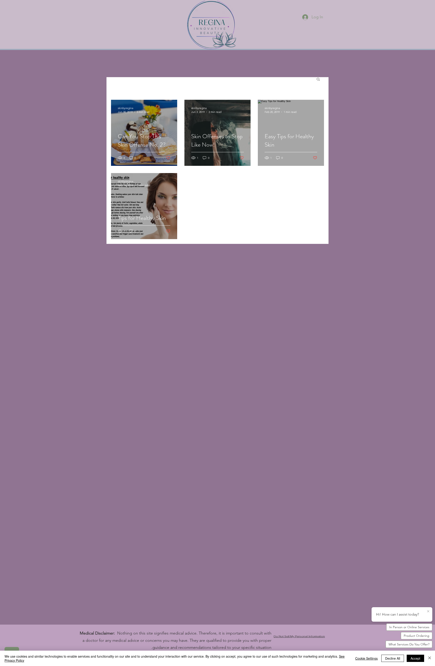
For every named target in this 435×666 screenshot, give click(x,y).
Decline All (392, 658)
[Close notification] (428, 611)
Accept (415, 658)
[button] (318, 79)
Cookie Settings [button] (366, 658)
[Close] (429, 658)
